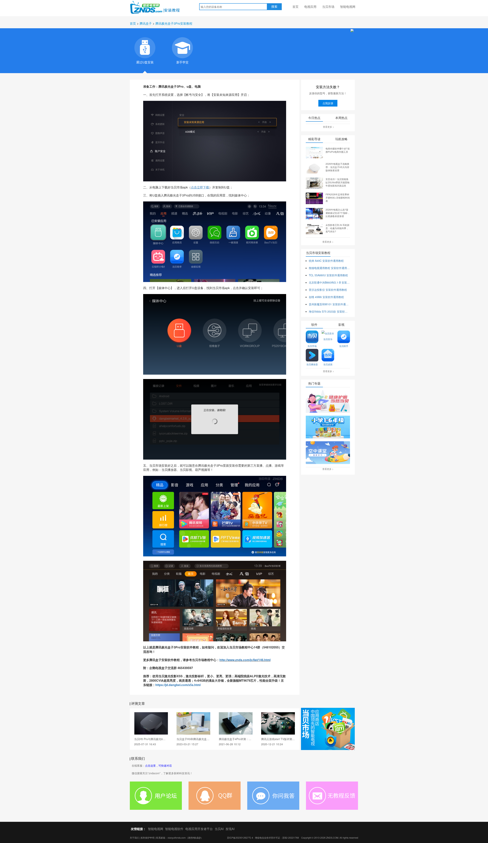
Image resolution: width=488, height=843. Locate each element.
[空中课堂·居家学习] (328, 453)
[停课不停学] (328, 402)
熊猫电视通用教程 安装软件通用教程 (329, 268)
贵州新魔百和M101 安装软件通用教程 (329, 304)
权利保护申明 (147, 837)
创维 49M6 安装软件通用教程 (326, 297)
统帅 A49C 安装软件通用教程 (326, 261)
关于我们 (134, 837)
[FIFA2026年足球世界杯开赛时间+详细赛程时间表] (314, 198)
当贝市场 (328, 6)
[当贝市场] (328, 729)
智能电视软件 (174, 829)
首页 (295, 6)
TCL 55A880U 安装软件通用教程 (328, 275)
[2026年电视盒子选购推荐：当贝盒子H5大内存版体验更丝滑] (314, 167)
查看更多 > (328, 126)
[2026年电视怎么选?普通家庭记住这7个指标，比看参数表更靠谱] (314, 213)
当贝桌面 (327, 364)
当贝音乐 (327, 339)
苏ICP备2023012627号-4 (240, 837)
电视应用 (310, 6)
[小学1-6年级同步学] (328, 427)
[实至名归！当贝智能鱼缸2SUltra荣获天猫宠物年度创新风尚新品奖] (314, 183)
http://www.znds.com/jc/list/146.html (244, 660)
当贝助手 (343, 346)
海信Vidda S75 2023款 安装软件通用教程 (329, 311)
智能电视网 (347, 6)
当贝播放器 (312, 364)
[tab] (144, 47)
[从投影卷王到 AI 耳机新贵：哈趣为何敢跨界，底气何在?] (314, 228)
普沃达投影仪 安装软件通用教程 (328, 290)
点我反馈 (328, 103)
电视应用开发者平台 (199, 829)
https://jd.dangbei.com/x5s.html (178, 685)
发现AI (230, 829)
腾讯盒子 (146, 23)
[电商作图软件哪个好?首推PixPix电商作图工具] (314, 152)
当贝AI (219, 829)
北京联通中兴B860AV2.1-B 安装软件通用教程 (329, 282)
